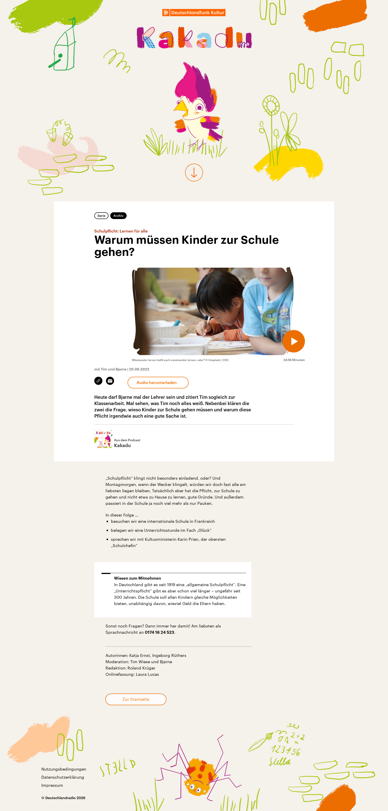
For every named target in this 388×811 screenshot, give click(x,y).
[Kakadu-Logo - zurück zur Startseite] (194, 38)
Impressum (52, 785)
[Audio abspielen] (293, 341)
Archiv (118, 215)
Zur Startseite (136, 699)
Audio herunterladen (157, 382)
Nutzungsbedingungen (63, 769)
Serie (101, 215)
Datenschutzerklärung (62, 777)
